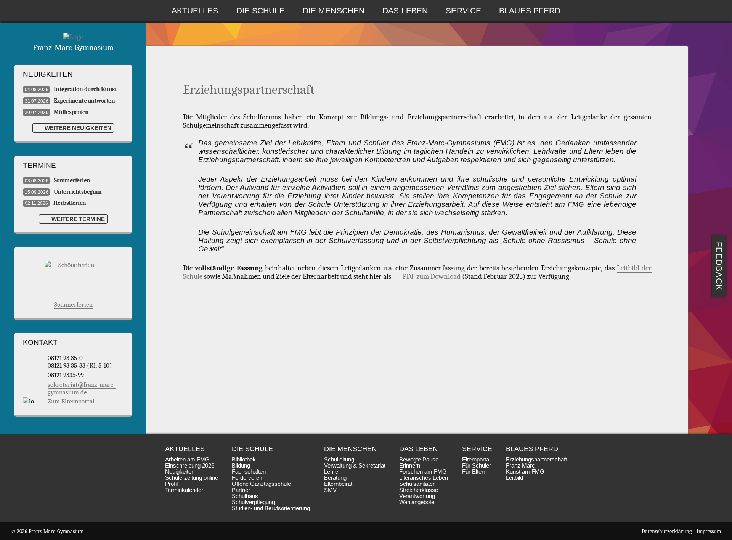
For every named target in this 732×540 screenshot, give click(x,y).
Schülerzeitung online (191, 478)
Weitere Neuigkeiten (77, 128)
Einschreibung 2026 (189, 466)
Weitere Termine (77, 219)
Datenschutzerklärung (667, 531)
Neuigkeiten (179, 472)
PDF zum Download (432, 276)
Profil (171, 484)
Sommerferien (57, 180)
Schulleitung (339, 459)
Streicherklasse (418, 490)
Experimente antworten (70, 100)
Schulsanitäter (417, 484)
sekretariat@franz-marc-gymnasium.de (82, 388)
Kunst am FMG (525, 472)
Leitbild (514, 478)
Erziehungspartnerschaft (536, 459)
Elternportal (476, 459)
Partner (241, 490)
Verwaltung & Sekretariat (354, 466)
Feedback (719, 266)
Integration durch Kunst (71, 89)
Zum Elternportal (71, 401)
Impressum (709, 531)
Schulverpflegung (253, 502)
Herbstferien (55, 202)
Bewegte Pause (418, 459)
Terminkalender (184, 490)
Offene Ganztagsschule (261, 484)
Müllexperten (57, 112)
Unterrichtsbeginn (63, 191)
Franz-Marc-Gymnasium (73, 47)
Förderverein (247, 478)
